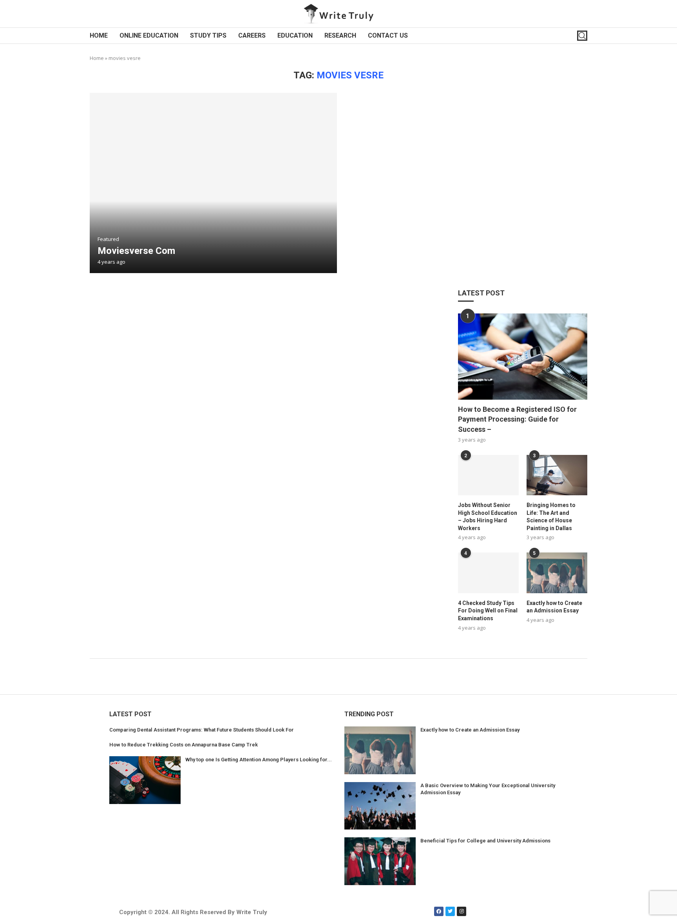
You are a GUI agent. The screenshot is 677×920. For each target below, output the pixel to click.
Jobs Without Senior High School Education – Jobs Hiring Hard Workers (487, 516)
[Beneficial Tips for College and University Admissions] (380, 861)
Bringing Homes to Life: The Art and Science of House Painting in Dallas (551, 516)
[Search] (582, 36)
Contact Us (388, 35)
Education (295, 35)
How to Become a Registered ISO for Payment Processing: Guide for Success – (517, 419)
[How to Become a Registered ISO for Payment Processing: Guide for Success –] (522, 356)
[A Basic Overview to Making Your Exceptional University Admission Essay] (380, 806)
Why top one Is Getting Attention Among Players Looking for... (258, 759)
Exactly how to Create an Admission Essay (554, 607)
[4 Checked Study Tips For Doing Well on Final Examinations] (488, 572)
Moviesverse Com (136, 250)
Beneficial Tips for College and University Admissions (485, 841)
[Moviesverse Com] (213, 183)
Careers (252, 35)
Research (340, 35)
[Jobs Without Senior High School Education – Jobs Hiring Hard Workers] (488, 475)
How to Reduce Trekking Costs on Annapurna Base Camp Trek (183, 745)
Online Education (148, 35)
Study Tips (208, 35)
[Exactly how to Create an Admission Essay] (557, 572)
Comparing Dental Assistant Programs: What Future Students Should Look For (201, 730)
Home (99, 35)
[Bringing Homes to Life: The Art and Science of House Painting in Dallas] (557, 475)
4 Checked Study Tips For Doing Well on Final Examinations (488, 610)
